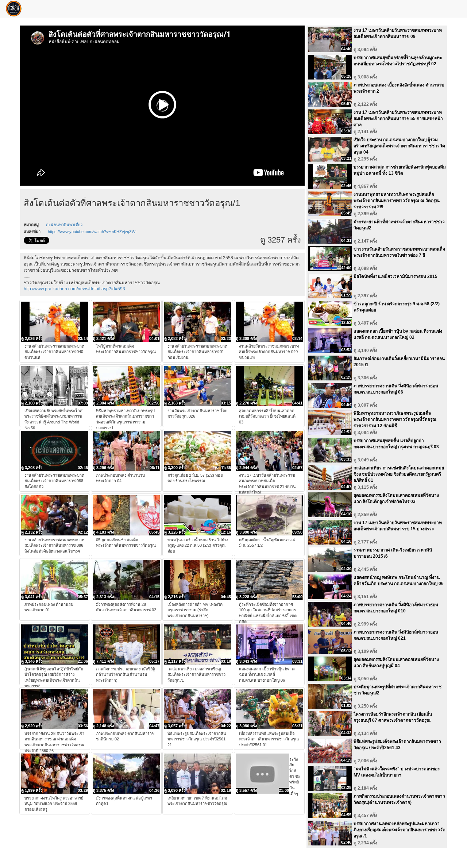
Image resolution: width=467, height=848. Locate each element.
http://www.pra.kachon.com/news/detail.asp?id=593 (74, 288)
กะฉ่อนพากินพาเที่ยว (64, 224)
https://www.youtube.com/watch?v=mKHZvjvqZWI (92, 231)
